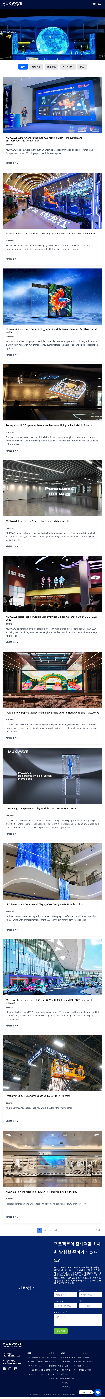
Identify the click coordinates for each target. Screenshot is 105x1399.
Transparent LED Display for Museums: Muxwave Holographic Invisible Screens (49, 425)
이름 (55, 1290)
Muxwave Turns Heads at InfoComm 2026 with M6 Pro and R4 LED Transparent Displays (49, 1001)
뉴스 (82, 66)
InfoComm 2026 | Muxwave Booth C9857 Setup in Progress (38, 1095)
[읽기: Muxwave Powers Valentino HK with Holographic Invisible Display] (52, 1158)
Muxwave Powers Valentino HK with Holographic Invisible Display (41, 1191)
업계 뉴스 (51, 66)
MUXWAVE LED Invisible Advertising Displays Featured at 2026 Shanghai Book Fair (50, 233)
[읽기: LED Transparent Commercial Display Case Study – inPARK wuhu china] (52, 871)
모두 (23, 66)
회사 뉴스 (36, 66)
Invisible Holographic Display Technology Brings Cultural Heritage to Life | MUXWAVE (52, 712)
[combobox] (56, 1305)
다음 (99, 1229)
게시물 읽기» (12, 163)
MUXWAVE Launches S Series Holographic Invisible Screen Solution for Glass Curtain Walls (52, 331)
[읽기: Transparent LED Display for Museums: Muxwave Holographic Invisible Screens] (52, 392)
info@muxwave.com (12, 1363)
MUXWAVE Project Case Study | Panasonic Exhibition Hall (37, 521)
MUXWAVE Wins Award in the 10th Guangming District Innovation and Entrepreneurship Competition (44, 139)
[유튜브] (10, 1369)
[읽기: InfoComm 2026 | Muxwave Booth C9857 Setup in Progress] (52, 1062)
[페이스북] (4, 1369)
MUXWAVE (5, 32)
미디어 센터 (67, 66)
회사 (81, 1301)
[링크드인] (15, 1369)
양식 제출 (60, 1331)
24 (55, 1229)
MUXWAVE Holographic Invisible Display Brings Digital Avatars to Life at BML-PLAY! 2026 (51, 618)
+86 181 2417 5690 (11, 1355)
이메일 (82, 1290)
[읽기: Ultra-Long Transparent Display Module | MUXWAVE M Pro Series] (52, 775)
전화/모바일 (58, 1301)
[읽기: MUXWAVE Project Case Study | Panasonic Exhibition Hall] (52, 488)
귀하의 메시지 (59, 1312)
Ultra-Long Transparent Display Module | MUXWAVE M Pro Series (42, 808)
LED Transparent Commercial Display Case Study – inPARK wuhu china (44, 904)
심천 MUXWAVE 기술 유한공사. (51, 1394)
